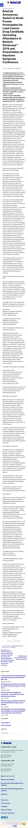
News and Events (6, 8)
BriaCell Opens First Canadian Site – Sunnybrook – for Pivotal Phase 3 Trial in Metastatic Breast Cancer (12, 694)
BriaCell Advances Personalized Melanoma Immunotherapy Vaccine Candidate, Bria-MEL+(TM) (13, 677)
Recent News (11, 8)
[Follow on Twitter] (4, 817)
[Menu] (3, 2)
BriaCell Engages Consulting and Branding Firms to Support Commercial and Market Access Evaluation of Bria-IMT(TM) (13, 711)
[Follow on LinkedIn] (7, 817)
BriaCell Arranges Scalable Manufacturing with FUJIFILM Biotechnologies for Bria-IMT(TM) (13, 702)
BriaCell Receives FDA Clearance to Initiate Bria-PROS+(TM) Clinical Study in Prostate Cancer (13, 686)
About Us (4, 800)
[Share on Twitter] (13, 641)
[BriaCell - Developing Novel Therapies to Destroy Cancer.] (14, 2)
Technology (5, 803)
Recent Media (6, 810)
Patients (4, 806)
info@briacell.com (10, 776)
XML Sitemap (10, 823)
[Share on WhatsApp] (8, 641)
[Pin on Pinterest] (17, 641)
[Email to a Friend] (15, 641)
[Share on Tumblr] (20, 641)
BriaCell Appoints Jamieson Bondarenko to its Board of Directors (20, 657)
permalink (13, 647)
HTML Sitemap (16, 823)
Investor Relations (8, 813)
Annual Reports (5, 722)
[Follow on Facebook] (2, 817)
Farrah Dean (18, 68)
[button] (1, 5)
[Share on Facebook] (10, 641)
